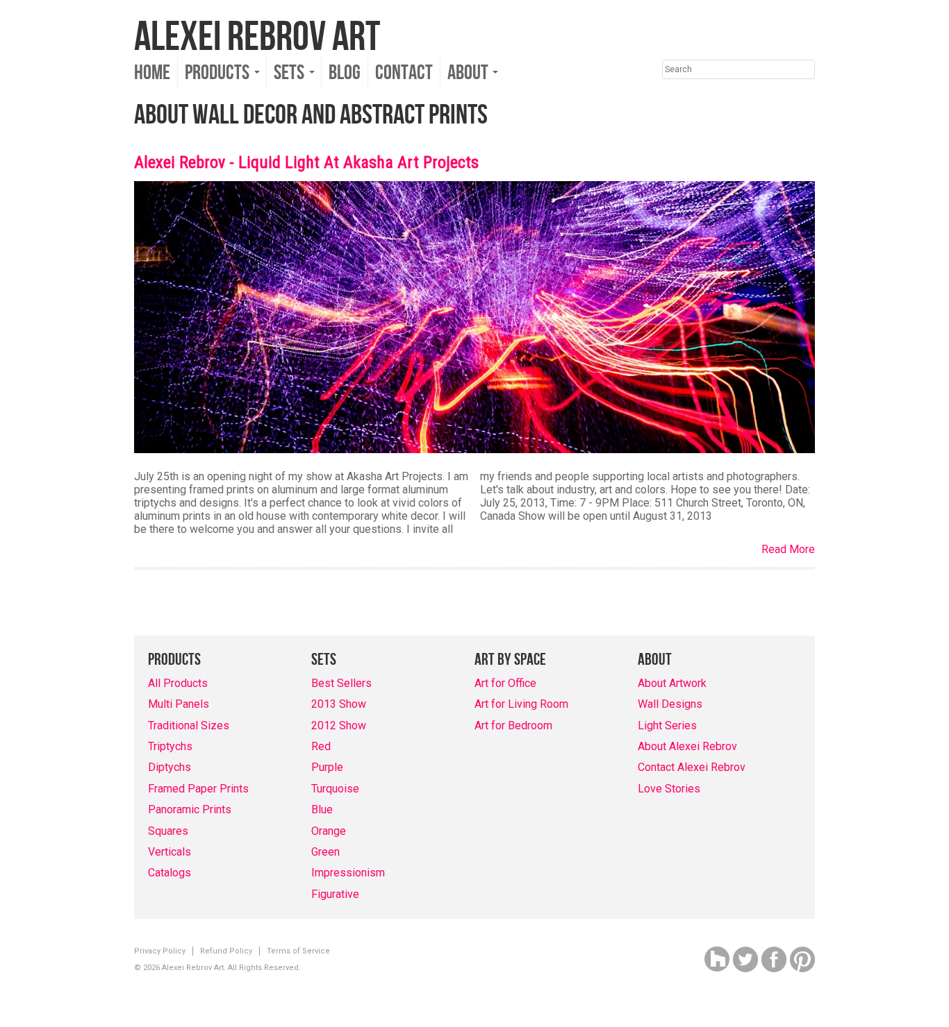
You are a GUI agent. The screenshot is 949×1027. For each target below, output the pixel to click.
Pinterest (802, 959)
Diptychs (169, 767)
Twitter (745, 959)
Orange (328, 831)
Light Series (667, 725)
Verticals (169, 851)
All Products (178, 683)
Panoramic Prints (189, 809)
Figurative (335, 894)
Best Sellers (341, 683)
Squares (168, 831)
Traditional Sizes (188, 725)
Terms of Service (298, 951)
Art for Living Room (521, 704)
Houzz (716, 959)
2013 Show (338, 704)
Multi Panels (178, 704)
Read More (788, 549)
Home (152, 72)
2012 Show (338, 725)
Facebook (773, 959)
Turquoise (335, 788)
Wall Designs (670, 704)
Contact (404, 72)
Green (325, 851)
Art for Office (505, 683)
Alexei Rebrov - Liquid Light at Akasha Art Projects (306, 162)
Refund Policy (226, 951)
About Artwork (672, 683)
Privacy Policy (159, 951)
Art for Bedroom (513, 725)
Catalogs (169, 872)
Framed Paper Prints (198, 788)
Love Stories (669, 788)
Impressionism (348, 872)
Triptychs (170, 746)
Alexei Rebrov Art (257, 37)
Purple (327, 767)
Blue (322, 809)
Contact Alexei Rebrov (691, 767)
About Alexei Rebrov (687, 746)
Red (321, 746)
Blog (345, 72)
